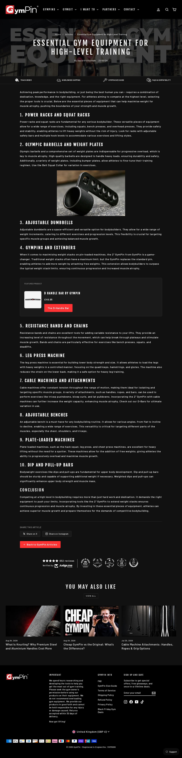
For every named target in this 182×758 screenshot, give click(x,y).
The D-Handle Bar (58, 308)
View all (91, 596)
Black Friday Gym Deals (107, 710)
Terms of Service (107, 690)
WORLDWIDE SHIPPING (71, 80)
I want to (88, 9)
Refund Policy (105, 699)
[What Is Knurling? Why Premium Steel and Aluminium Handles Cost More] (33, 621)
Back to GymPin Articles (42, 544)
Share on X (32, 534)
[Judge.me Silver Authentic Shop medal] (97, 562)
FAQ (100, 681)
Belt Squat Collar (52, 165)
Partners (110, 9)
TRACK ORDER (26, 80)
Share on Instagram (59, 534)
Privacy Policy (105, 704)
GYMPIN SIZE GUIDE (116, 80)
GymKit (68, 9)
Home (58, 34)
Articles (69, 34)
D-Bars (142, 401)
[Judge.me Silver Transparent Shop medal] (109, 562)
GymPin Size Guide (107, 685)
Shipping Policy (106, 695)
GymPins (49, 9)
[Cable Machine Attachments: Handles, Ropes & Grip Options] (149, 621)
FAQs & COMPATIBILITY (161, 80)
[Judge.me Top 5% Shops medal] (133, 562)
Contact (130, 9)
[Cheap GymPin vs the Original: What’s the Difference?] (91, 621)
